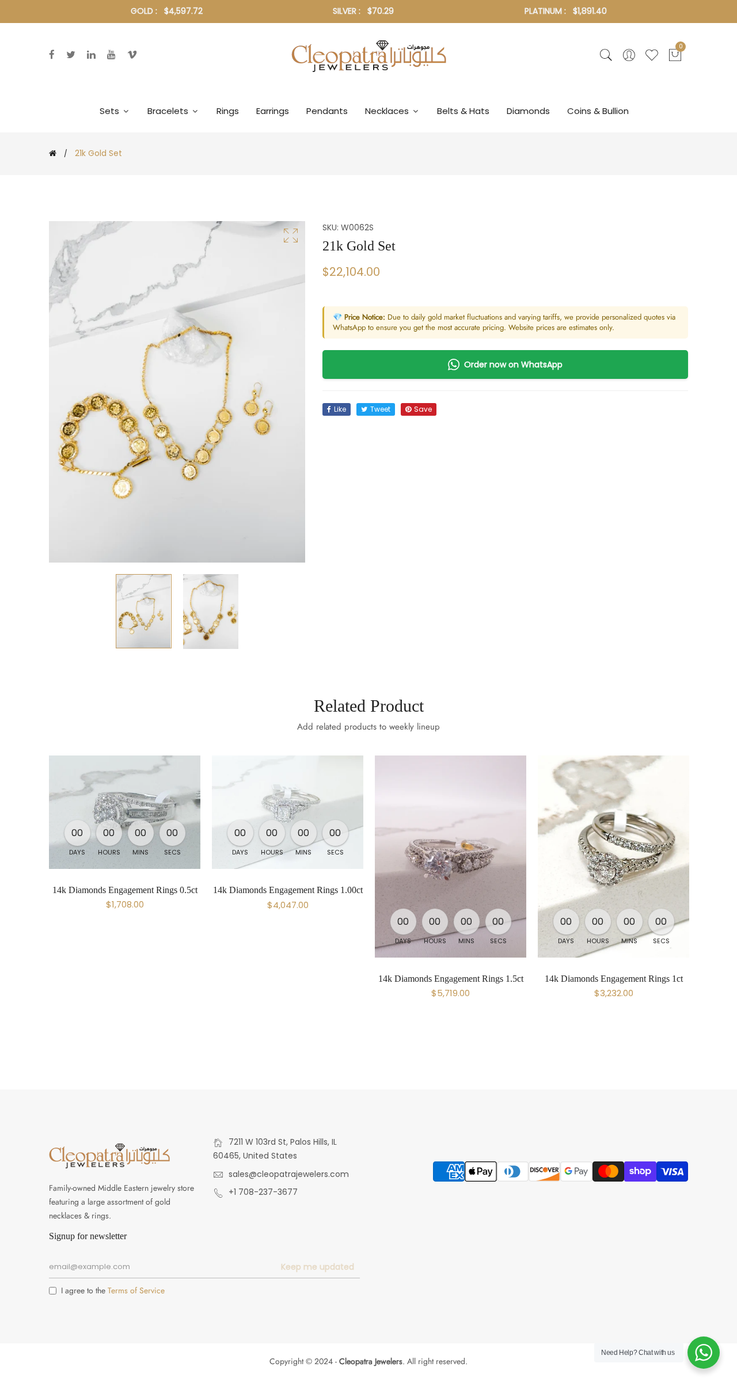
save (423, 409)
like (340, 409)
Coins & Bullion (598, 111)
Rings (227, 111)
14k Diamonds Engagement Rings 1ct (614, 979)
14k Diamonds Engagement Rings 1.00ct (288, 890)
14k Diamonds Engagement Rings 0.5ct (124, 890)
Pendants (327, 111)
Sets (110, 111)
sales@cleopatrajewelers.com (289, 1174)
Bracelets (169, 111)
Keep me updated (317, 1267)
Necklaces (388, 111)
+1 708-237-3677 (263, 1192)
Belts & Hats (463, 111)
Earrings (272, 111)
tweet (380, 409)
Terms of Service (136, 1290)
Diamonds (528, 111)
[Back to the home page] (52, 153)
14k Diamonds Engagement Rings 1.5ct (450, 979)
